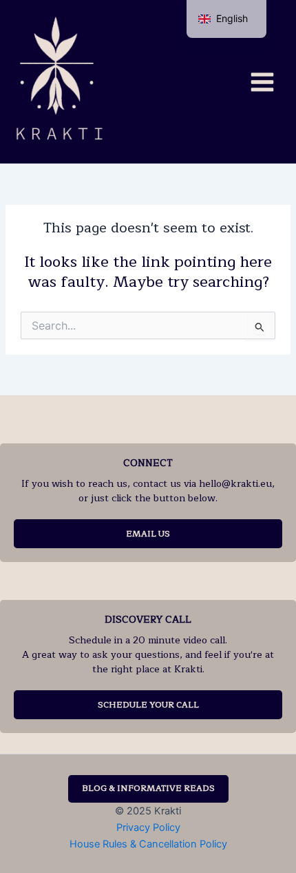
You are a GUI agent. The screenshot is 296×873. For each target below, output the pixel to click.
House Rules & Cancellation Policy (148, 844)
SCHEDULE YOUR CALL (148, 705)
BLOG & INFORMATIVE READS (148, 788)
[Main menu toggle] (262, 81)
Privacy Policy (148, 827)
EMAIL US (148, 534)
